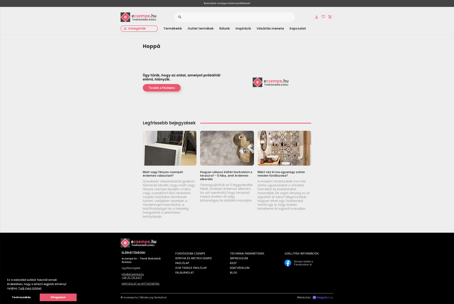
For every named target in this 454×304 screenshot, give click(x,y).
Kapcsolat (298, 28)
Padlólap (182, 263)
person (316, 17)
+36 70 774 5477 (132, 277)
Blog (233, 272)
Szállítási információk (301, 253)
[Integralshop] (322, 297)
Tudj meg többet (30, 288)
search (180, 17)
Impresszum (239, 258)
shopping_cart (330, 17)
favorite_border (323, 17)
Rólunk (224, 28)
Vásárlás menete (270, 28)
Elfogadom (58, 297)
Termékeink (173, 28)
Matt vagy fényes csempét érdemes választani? (163, 173)
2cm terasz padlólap (191, 267)
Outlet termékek (201, 28)
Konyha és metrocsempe (193, 258)
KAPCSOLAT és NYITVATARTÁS (140, 283)
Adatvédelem (239, 267)
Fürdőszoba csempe (190, 253)
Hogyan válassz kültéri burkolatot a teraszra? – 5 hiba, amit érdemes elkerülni (226, 175)
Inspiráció (243, 28)
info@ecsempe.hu (133, 274)
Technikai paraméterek (247, 253)
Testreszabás (21, 297)
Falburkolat (184, 272)
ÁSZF (233, 263)
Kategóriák (137, 28)
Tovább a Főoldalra (162, 88)
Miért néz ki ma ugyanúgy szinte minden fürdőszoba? (281, 173)
